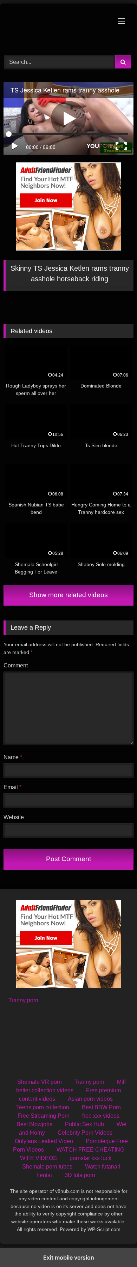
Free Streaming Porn (44, 1116)
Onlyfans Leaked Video (44, 1141)
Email (12, 787)
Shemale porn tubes (47, 1167)
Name (13, 757)
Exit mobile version (68, 1257)
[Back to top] (115, 1246)
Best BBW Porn (101, 1107)
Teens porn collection (42, 1107)
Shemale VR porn (39, 1082)
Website (14, 817)
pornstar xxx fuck (90, 1158)
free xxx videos (100, 1116)
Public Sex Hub (84, 1124)
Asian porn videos (90, 1099)
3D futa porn (80, 1175)
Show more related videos (68, 595)
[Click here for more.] (68, 249)
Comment (16, 665)
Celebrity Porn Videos (85, 1133)
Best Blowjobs (34, 1124)
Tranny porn (23, 1000)
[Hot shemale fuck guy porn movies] (56, 28)
